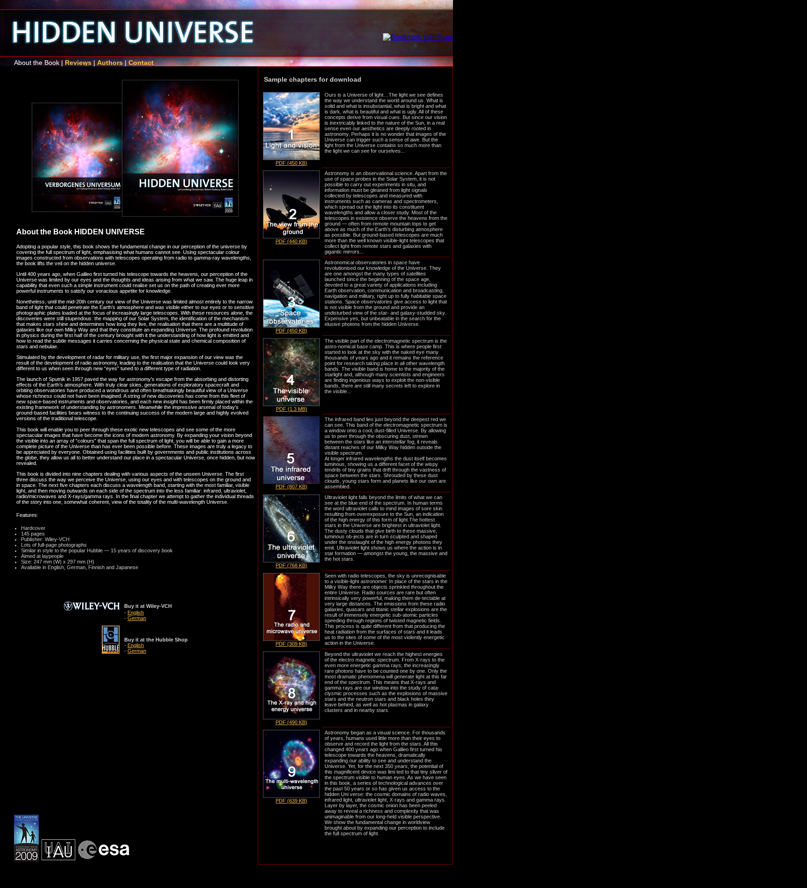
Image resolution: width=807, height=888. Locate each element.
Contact (141, 62)
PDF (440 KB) (291, 241)
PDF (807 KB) (291, 486)
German (136, 618)
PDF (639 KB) (291, 800)
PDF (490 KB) (291, 722)
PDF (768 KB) (291, 565)
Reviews (78, 62)
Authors (110, 62)
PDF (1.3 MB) (291, 409)
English (135, 612)
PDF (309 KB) (291, 644)
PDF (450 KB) (291, 163)
